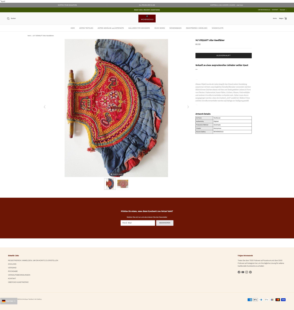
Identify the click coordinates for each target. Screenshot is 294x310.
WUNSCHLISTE (217, 28)
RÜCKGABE (13, 271)
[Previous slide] (44, 107)
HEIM (73, 28)
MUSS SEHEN (159, 28)
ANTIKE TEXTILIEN (86, 28)
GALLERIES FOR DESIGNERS (139, 28)
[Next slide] (188, 107)
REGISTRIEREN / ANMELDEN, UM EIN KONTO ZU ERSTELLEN (33, 260)
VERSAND (12, 268)
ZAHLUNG (12, 264)
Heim (29, 36)
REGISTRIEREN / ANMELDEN (196, 28)
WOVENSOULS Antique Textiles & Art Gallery (27, 299)
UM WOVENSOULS (264, 10)
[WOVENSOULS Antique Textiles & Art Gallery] (147, 18)
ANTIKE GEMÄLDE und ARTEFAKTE (111, 28)
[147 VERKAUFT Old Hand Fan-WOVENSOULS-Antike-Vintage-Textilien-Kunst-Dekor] (110, 184)
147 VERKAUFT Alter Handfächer (43, 36)
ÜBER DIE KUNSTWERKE (18, 282)
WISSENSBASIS (175, 28)
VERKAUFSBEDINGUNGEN (19, 275)
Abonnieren (164, 223)
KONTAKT (275, 10)
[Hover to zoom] (116, 108)
